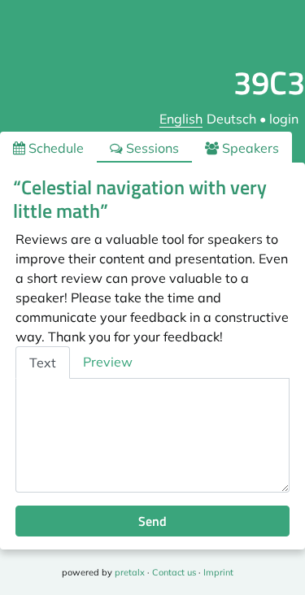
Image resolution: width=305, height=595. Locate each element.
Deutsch (231, 119)
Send (152, 521)
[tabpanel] (152, 436)
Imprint (218, 572)
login (283, 119)
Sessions (151, 148)
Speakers (249, 148)
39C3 (269, 82)
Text (42, 362)
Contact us (174, 572)
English (181, 119)
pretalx (130, 572)
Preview (108, 362)
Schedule (54, 148)
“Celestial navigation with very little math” (140, 198)
